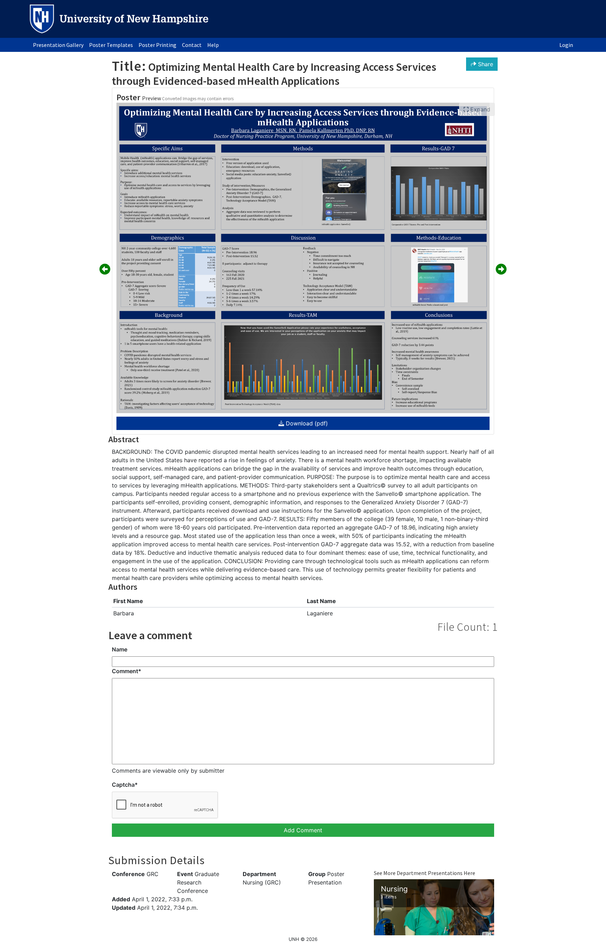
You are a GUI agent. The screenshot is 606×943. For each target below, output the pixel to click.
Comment (126, 671)
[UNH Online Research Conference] (119, 19)
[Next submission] (501, 269)
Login (566, 44)
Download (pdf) (306, 423)
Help (213, 44)
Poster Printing (157, 44)
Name (119, 649)
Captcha (125, 784)
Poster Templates (111, 44)
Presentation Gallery (58, 44)
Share (484, 64)
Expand (479, 109)
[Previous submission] (105, 269)
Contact (192, 44)
